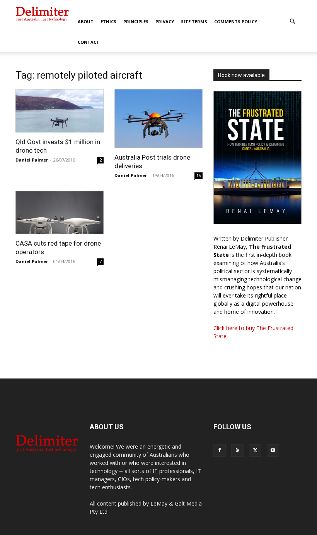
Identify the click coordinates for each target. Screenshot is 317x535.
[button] (292, 21)
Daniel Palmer (31, 160)
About (86, 21)
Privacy (164, 21)
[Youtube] (273, 450)
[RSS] (237, 450)
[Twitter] (255, 450)
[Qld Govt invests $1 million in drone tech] (59, 110)
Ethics (108, 21)
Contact (88, 42)
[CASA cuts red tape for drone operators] (59, 212)
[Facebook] (219, 450)
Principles (135, 21)
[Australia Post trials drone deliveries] (158, 118)
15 (198, 175)
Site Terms (194, 21)
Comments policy (235, 21)
